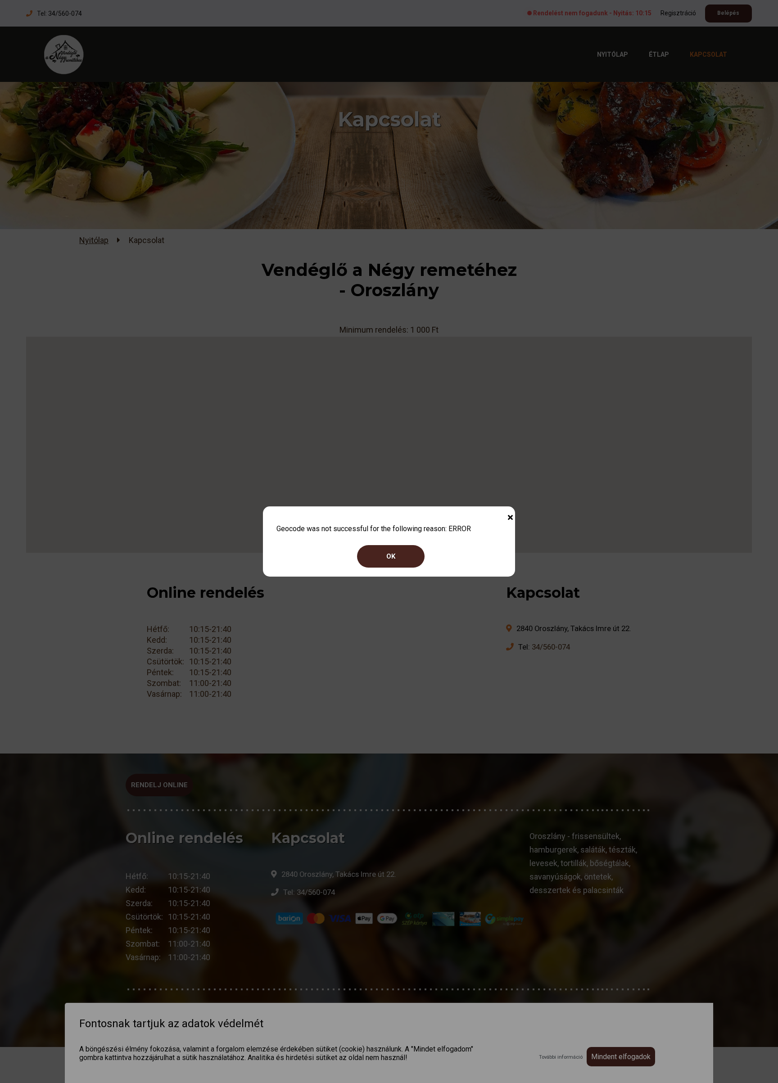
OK (390, 556)
